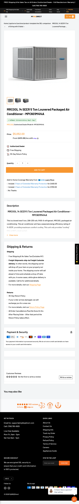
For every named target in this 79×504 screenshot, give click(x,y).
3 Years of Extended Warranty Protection (31, 183)
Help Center (58, 10)
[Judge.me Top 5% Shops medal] (58, 405)
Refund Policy (48, 440)
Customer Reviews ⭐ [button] (77, 254)
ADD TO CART (39, 170)
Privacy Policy (48, 437)
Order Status (50, 10)
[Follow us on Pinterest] (9, 487)
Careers (46, 447)
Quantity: (10, 163)
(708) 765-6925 (69, 10)
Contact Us (47, 426)
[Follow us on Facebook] (5, 487)
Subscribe (64, 463)
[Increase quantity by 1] (28, 163)
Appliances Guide (50, 451)
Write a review (66, 377)
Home (6, 23)
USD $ (7, 478)
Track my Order (49, 433)
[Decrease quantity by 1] (17, 163)
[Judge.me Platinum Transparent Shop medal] (42, 405)
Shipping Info (48, 430)
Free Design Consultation (38, 10)
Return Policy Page (36, 307)
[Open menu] (6, 16)
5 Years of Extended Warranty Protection (31, 187)
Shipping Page (35, 285)
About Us (46, 423)
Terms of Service (49, 444)
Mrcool (10, 124)
